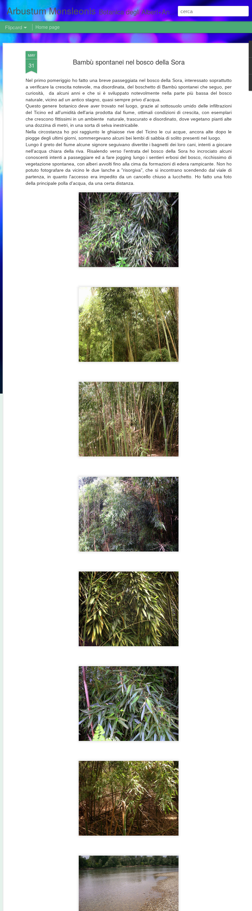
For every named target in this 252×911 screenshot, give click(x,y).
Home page (47, 27)
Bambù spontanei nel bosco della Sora (129, 62)
